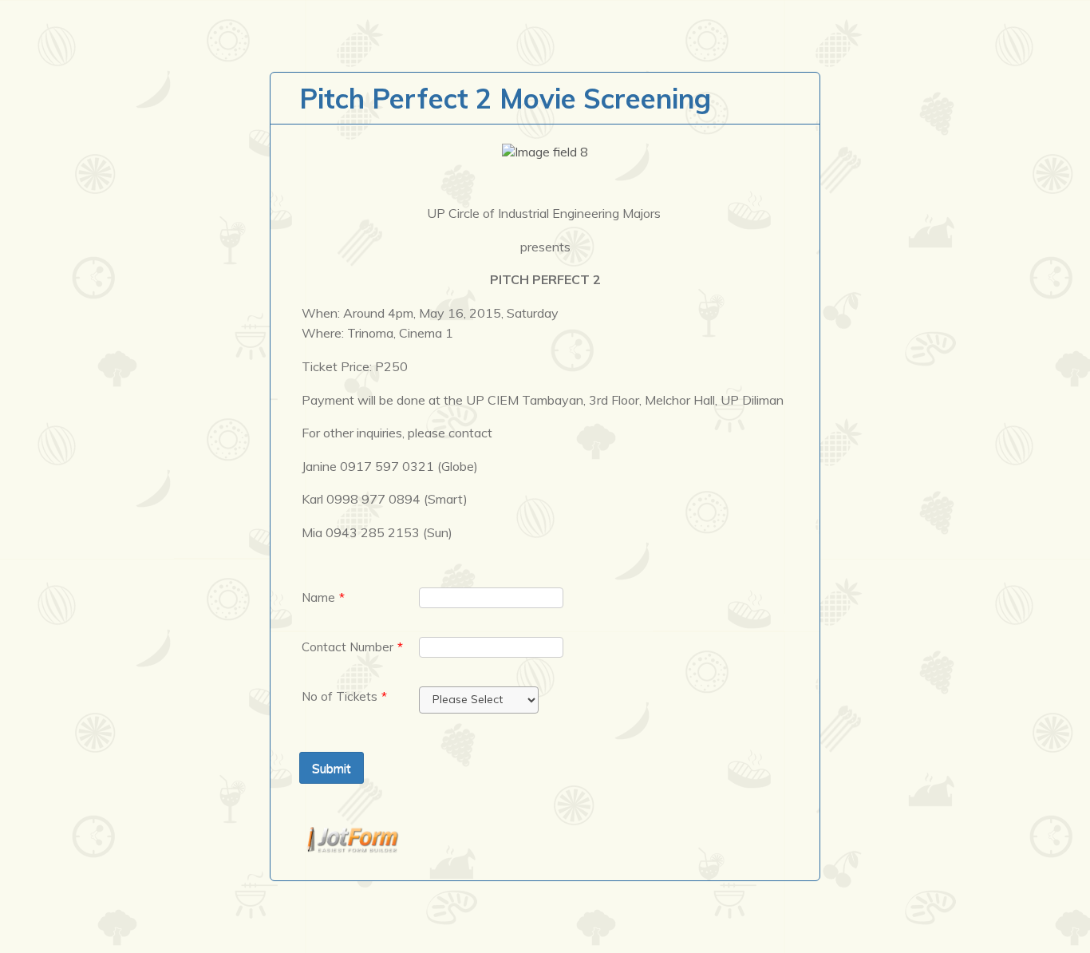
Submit (331, 768)
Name (323, 597)
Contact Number (352, 646)
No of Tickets (344, 696)
